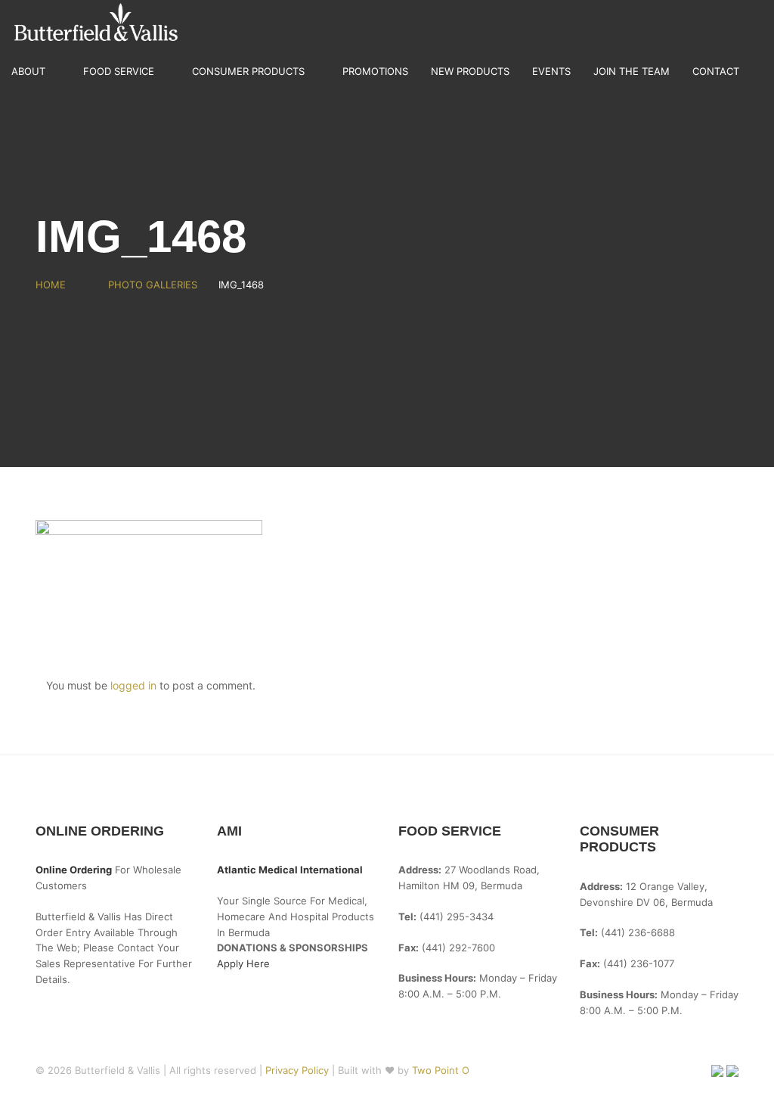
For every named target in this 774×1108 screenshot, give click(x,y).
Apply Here (243, 963)
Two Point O (440, 1070)
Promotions (375, 71)
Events (551, 71)
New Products (470, 71)
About (28, 71)
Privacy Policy (298, 1070)
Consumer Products (248, 71)
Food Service (118, 71)
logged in (133, 685)
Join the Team (631, 71)
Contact (715, 71)
